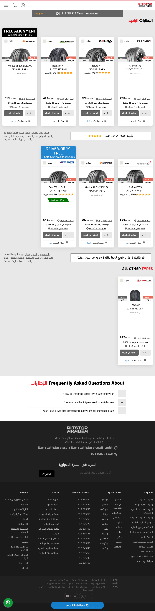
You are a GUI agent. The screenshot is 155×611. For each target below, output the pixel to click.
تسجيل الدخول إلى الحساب (16, 499)
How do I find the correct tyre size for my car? (88, 393)
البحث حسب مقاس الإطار (141, 532)
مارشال (105, 504)
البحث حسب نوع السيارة (142, 527)
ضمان (41, 587)
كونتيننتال (117, 517)
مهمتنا (25, 541)
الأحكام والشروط (97, 583)
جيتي (119, 536)
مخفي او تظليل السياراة (48, 538)
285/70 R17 (84, 523)
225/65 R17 (84, 519)
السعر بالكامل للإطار (143, 99)
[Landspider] (66, 41)
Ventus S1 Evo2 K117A (19, 67)
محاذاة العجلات (52, 509)
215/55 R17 (84, 509)
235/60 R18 (84, 562)
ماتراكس (104, 509)
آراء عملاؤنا (23, 523)
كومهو (105, 499)
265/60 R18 (84, 499)
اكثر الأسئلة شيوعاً (20, 509)
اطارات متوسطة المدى (142, 541)
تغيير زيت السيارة (51, 523)
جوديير (119, 541)
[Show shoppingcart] (15, 5)
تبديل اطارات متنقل (144, 561)
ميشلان (105, 514)
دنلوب (119, 522)
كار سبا (56, 533)
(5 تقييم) (48, 72)
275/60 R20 (84, 528)
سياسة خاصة (81, 583)
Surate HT (97, 67)
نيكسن (105, 519)
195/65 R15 (84, 538)
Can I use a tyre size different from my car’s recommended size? (78, 410)
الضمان (25, 519)
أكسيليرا (118, 499)
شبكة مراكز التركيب (19, 514)
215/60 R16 (84, 543)
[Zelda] (105, 41)
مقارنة (126, 41)
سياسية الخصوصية (79, 580)
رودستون (104, 533)
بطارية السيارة (53, 504)
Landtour (135, 306)
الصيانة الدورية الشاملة (49, 519)
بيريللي (105, 523)
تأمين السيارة (53, 499)
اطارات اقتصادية (146, 546)
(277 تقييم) (125, 194)
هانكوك (118, 546)
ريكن (106, 528)
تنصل (70, 583)
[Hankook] (28, 41)
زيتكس (105, 548)
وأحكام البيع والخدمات (58, 580)
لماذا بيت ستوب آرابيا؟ (18, 536)
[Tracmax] (143, 41)
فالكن (119, 532)
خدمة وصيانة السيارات (49, 514)
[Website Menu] (5, 5)
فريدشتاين (104, 538)
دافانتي (118, 527)
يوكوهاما (103, 543)
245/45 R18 (84, 548)
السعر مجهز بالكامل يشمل (37, 132)
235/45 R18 (84, 533)
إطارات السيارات (146, 499)
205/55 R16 (84, 504)
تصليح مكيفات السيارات (48, 528)
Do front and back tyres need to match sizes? (88, 402)
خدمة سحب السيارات (49, 543)
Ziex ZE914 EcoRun (58, 189)
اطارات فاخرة (147, 536)
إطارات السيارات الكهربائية (141, 517)
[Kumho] (143, 163)
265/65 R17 (84, 514)
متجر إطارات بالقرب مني (142, 556)
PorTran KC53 (135, 189)
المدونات (24, 504)
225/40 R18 (84, 557)
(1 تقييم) (87, 72)
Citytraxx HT (58, 67)
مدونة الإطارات (146, 551)
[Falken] (66, 163)
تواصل (25, 567)
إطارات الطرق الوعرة (144, 504)
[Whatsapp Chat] (8, 602)
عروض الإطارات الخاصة (142, 522)
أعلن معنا (23, 563)
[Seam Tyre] (143, 280)
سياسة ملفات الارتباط (56, 583)
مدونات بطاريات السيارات (48, 548)
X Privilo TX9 (135, 67)
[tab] (78, 393)
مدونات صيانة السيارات (49, 553)
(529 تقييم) (48, 194)
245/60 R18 (84, 553)
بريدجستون (117, 512)
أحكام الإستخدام (98, 580)
